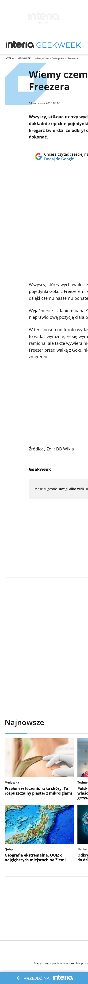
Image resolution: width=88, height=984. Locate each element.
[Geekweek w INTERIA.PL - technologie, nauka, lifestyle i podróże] (58, 44)
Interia (9, 58)
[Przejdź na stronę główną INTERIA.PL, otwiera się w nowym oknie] (20, 44)
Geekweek (24, 58)
